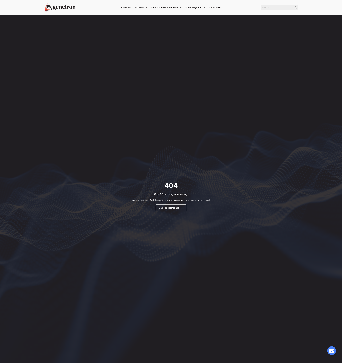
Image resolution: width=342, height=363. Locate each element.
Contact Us (215, 7)
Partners (139, 7)
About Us (126, 7)
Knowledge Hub (193, 7)
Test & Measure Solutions (164, 7)
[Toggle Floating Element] (331, 350)
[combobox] (279, 7)
